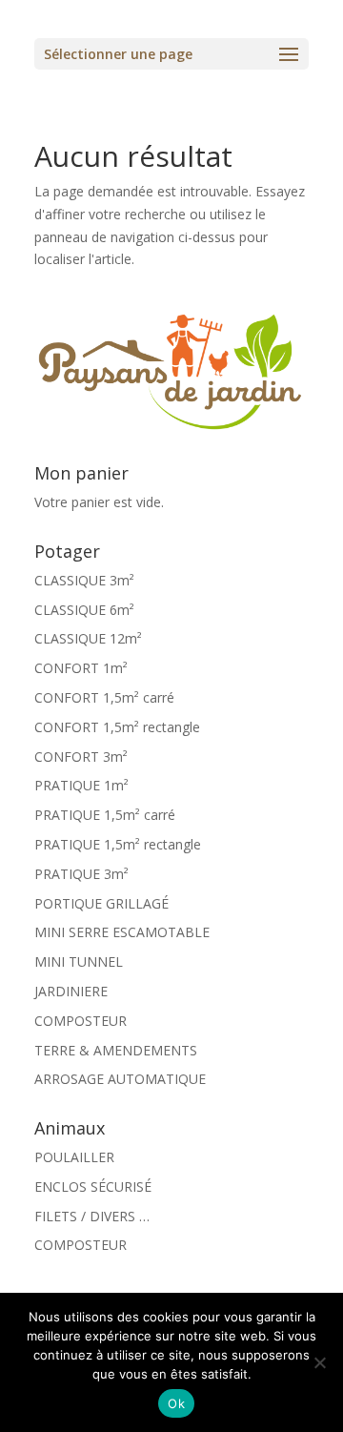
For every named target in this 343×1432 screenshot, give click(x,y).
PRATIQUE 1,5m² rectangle (117, 844)
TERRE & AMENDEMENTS (115, 1050)
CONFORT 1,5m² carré (104, 697)
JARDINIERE (71, 991)
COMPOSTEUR (80, 1021)
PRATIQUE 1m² (81, 785)
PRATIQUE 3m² (81, 874)
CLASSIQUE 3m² (84, 580)
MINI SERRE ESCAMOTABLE (122, 932)
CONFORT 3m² (81, 756)
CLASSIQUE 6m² (84, 610)
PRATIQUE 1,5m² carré (104, 815)
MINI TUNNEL (78, 961)
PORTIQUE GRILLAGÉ (101, 903)
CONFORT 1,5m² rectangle (117, 727)
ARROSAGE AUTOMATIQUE (120, 1079)
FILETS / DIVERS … (92, 1216)
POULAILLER (74, 1157)
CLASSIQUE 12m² (88, 638)
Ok (176, 1403)
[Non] (319, 1362)
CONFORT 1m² (81, 668)
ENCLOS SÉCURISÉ (92, 1186)
